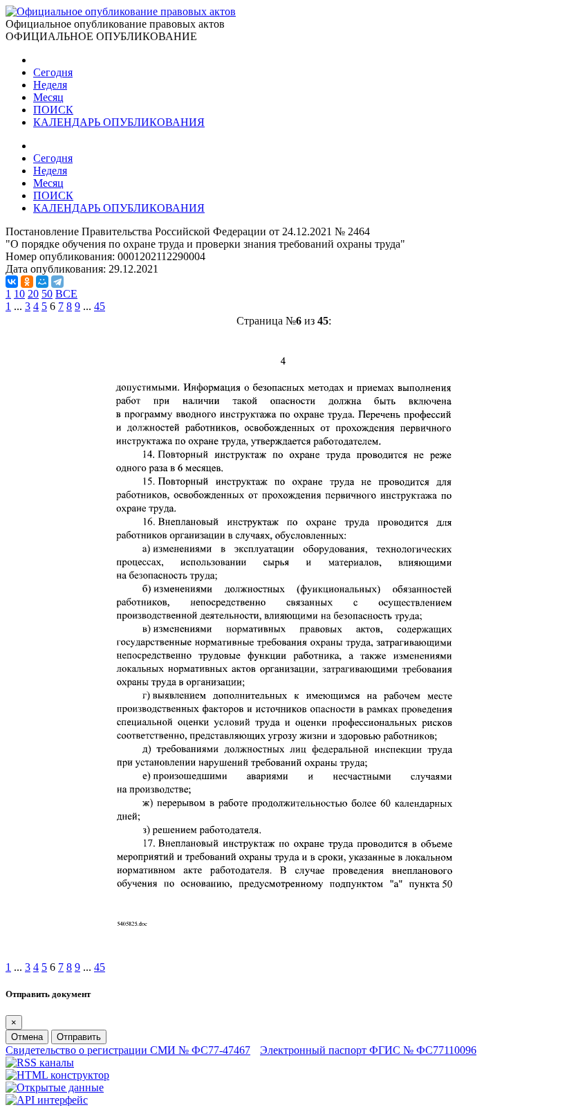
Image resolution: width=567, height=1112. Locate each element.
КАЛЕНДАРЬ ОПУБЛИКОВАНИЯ (119, 122)
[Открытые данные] (55, 1087)
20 (33, 294)
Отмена (27, 1037)
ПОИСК (53, 110)
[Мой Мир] (42, 281)
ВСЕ (66, 294)
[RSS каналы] (40, 1062)
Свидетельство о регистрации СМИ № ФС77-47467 (128, 1050)
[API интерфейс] (47, 1100)
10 (19, 294)
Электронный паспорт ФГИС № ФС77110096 (368, 1050)
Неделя (50, 85)
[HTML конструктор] (57, 1075)
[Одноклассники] (27, 281)
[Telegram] (57, 281)
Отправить (79, 1037)
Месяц (48, 97)
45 (99, 306)
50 (47, 294)
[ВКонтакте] (12, 281)
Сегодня (53, 72)
